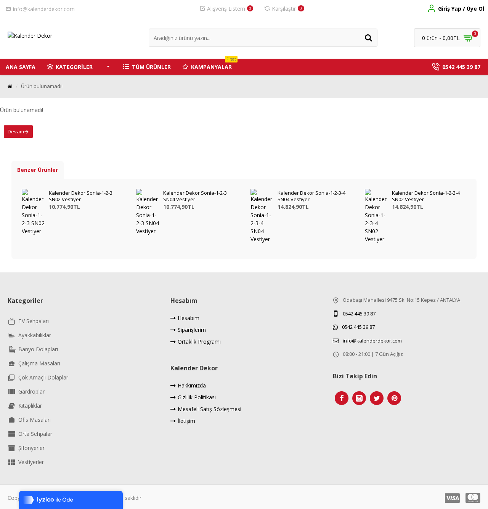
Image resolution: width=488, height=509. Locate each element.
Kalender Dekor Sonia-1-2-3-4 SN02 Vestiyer (426, 196)
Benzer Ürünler (37, 169)
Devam (16, 131)
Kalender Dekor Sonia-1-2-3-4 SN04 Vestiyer (311, 196)
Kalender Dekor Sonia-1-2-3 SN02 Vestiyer (80, 196)
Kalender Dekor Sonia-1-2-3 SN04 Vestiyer (195, 196)
